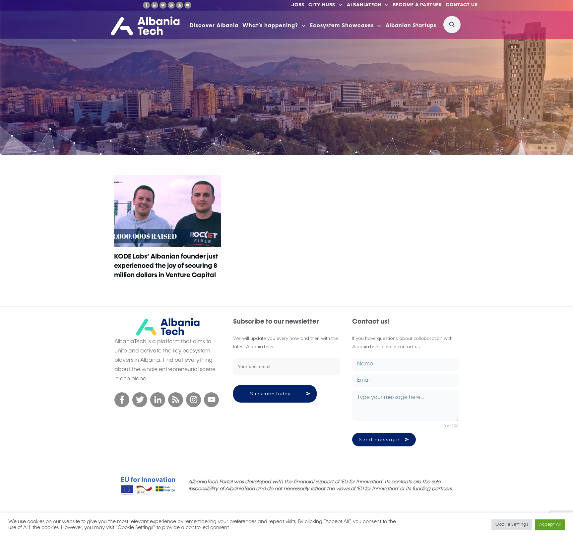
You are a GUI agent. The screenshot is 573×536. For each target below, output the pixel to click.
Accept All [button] (550, 524)
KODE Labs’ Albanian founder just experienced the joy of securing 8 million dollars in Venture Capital (166, 265)
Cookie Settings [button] (511, 524)
